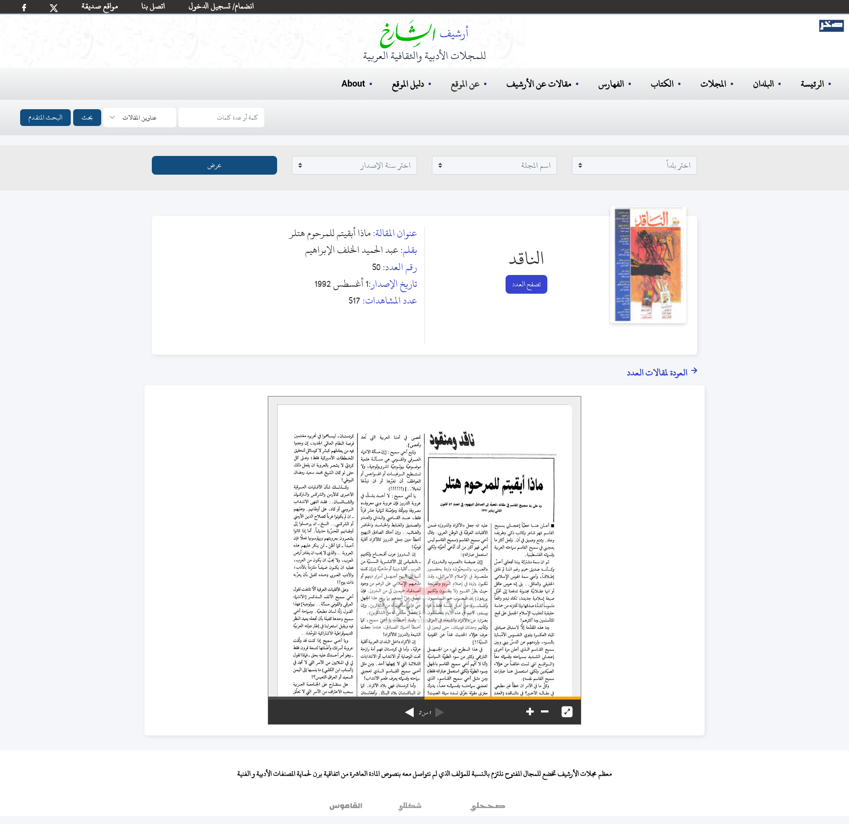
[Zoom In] (530, 712)
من (424, 713)
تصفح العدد (526, 284)
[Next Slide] (409, 709)
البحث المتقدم (45, 117)
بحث (87, 117)
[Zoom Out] (544, 712)
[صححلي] (487, 808)
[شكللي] (410, 808)
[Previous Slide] (439, 709)
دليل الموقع (408, 84)
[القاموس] (347, 808)
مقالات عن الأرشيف (539, 84)
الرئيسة (812, 84)
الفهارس (611, 84)
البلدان (763, 84)
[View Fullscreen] (567, 712)
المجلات (713, 84)
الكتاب (662, 84)
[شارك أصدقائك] (24, 7)
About (353, 84)
